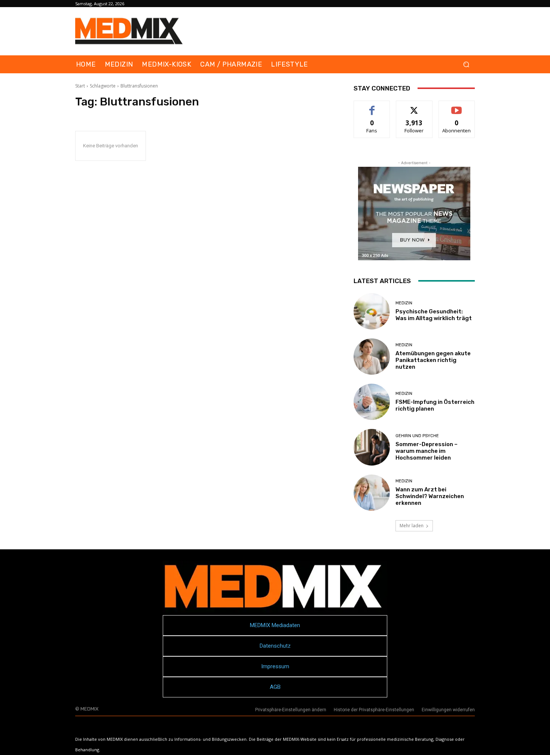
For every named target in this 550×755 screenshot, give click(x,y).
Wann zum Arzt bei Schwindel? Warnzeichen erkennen (429, 496)
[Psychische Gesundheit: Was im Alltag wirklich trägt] (372, 311)
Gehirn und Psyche (417, 436)
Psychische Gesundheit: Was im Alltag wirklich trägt (433, 315)
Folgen (414, 106)
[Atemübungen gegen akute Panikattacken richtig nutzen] (372, 356)
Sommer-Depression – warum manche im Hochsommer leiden (426, 451)
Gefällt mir (372, 106)
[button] (466, 64)
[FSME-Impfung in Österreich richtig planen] (372, 402)
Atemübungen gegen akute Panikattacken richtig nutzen (433, 360)
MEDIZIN (403, 303)
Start (80, 86)
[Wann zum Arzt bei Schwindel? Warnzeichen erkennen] (372, 493)
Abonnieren (457, 106)
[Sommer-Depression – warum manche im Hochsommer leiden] (372, 447)
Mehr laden (412, 525)
